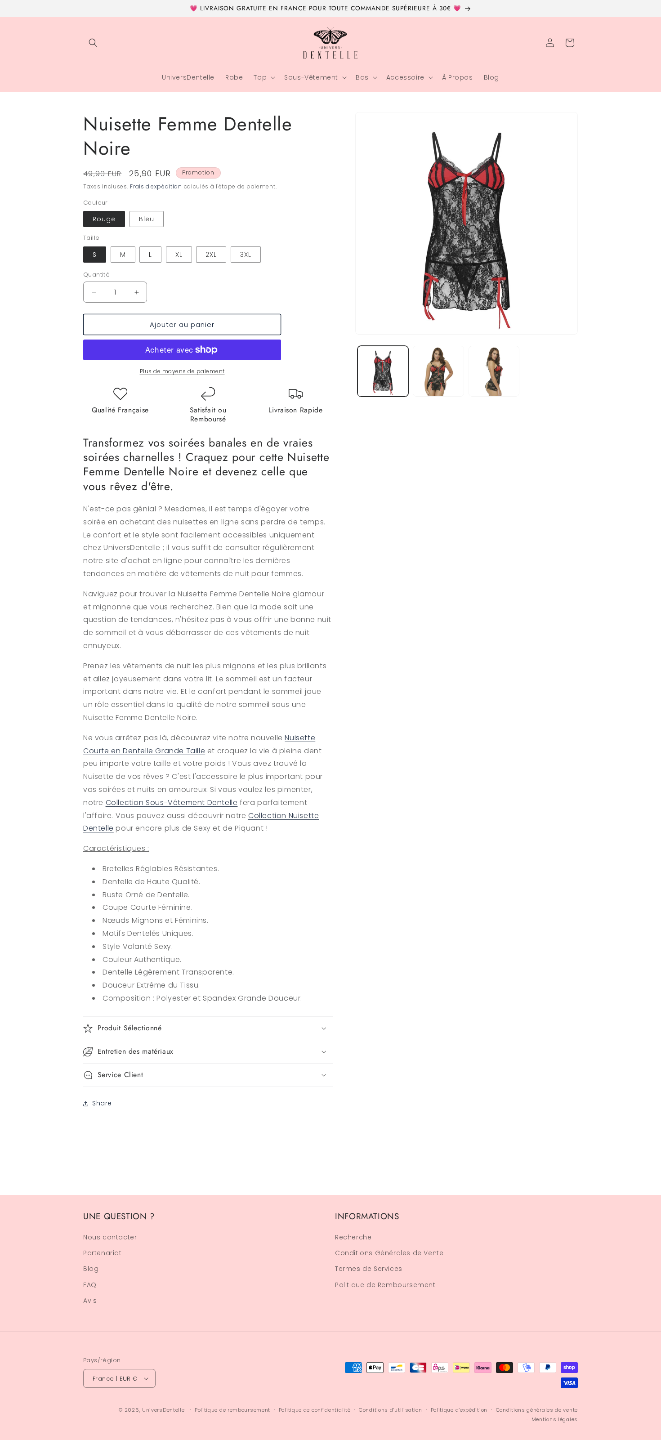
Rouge (104, 219)
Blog (90, 1268)
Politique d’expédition (459, 1409)
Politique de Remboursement (385, 1284)
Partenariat (102, 1252)
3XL (245, 254)
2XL (211, 254)
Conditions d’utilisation (390, 1409)
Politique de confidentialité (315, 1409)
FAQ (90, 1284)
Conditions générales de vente (537, 1409)
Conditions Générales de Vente (389, 1252)
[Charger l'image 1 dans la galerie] (382, 371)
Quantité (96, 274)
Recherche (353, 1237)
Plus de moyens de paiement (182, 371)
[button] (93, 43)
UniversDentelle (163, 1409)
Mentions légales (554, 1419)
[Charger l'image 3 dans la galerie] (494, 371)
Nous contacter (110, 1237)
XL (179, 254)
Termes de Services (368, 1268)
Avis (90, 1300)
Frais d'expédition (156, 186)
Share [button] (102, 1103)
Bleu (146, 219)
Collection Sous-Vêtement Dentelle (172, 802)
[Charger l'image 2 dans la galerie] (438, 371)
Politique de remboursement (232, 1409)
